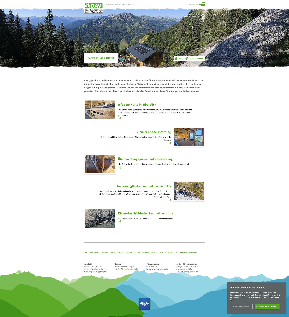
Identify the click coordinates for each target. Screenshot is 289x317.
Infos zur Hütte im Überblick (137, 104)
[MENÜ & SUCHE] (202, 4)
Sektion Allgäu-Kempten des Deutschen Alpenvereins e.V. (93, 7)
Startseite (109, 4)
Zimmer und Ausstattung (154, 132)
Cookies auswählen (240, 307)
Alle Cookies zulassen (266, 307)
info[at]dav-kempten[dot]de (129, 269)
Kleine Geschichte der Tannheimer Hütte (145, 213)
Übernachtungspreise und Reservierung (145, 159)
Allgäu (144, 304)
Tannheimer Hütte (128, 4)
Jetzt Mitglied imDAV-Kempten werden (191, 15)
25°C (180, 58)
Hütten (117, 4)
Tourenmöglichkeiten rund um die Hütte (144, 186)
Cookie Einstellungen (188, 252)
